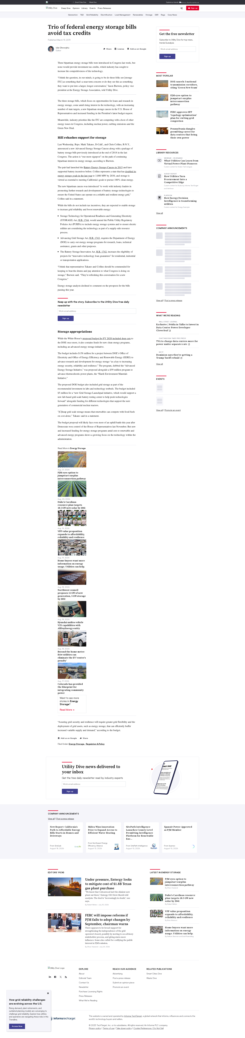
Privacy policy (95, 1028)
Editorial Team (85, 978)
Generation (73, 15)
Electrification (106, 15)
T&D (82, 15)
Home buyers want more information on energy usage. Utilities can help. (179, 930)
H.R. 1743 (94, 238)
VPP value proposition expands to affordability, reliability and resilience (179, 914)
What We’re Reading (88, 1000)
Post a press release (173, 300)
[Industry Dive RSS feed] (66, 977)
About (81, 973)
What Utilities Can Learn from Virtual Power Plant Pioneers (181, 162)
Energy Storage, (77, 744)
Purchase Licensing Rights (90, 991)
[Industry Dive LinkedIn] (50, 977)
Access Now (17, 1026)
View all (159, 213)
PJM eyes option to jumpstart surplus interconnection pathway (181, 100)
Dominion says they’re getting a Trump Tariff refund (174, 356)
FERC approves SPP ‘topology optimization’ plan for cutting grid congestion (183, 116)
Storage (149, 15)
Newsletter (83, 987)
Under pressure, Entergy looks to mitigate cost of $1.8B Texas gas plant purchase (108, 883)
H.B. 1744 (83, 220)
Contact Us (84, 982)
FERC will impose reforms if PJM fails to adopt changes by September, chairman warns (107, 919)
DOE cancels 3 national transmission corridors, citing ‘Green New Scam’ (184, 84)
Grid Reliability (92, 15)
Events (93, 8)
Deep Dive (66, 8)
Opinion (76, 8)
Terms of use (108, 1028)
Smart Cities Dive (80, 2)
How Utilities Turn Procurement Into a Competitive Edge (175, 179)
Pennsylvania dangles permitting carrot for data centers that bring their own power (183, 133)
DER (156, 15)
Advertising (117, 973)
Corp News (172, 15)
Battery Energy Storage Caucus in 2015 (103, 167)
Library (85, 8)
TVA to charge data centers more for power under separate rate (177, 343)
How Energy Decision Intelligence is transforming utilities (180, 200)
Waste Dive (92, 2)
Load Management (122, 15)
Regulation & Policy (95, 744)
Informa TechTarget (133, 1016)
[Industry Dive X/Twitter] (60, 977)
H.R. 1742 (101, 251)
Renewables (138, 15)
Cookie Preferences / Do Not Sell (148, 1028)
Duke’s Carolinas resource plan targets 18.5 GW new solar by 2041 (180, 898)
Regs (163, 15)
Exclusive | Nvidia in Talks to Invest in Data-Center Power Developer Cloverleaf (177, 327)
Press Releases (104, 8)
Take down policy (124, 1028)
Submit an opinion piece (123, 982)
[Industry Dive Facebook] (55, 977)
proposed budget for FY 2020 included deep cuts (107, 338)
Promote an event (172, 410)
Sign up (194, 8)
